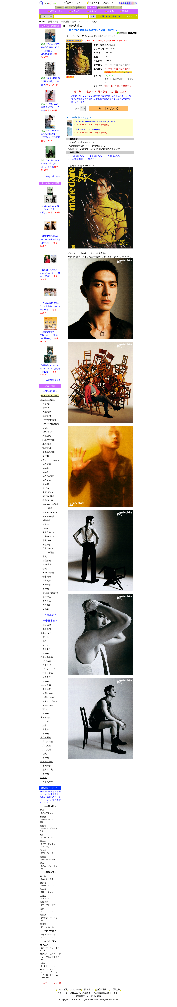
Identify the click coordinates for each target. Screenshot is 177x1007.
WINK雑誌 (47, 508)
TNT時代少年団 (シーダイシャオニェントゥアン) (50, 956)
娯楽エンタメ (56, 11)
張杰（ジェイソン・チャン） (49, 866)
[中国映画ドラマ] (81, 8)
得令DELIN (48, 500)
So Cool (46, 488)
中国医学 (47, 765)
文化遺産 (47, 745)
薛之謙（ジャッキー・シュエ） (49, 819)
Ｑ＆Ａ (79, 3)
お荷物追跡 (101, 989)
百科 (45, 709)
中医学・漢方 (46, 761)
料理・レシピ (49, 697)
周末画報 (47, 436)
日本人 (50, 395)
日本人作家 (48, 781)
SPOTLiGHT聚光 (50, 504)
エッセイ (47, 645)
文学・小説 (45, 633)
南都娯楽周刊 (49, 452)
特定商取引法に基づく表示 (88, 996)
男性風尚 (47, 601)
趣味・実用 (45, 685)
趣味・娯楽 (48, 705)
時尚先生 (47, 480)
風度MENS (48, 492)
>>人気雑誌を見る (52, 380)
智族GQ (46, 544)
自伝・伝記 (48, 741)
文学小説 (93, 11)
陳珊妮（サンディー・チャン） (49, 917)
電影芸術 (47, 416)
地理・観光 (48, 693)
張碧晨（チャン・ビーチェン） (49, 828)
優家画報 (47, 576)
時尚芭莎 (47, 464)
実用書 (125, 11)
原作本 (46, 637)
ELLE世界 (47, 564)
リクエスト (117, 16)
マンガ (46, 721)
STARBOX (47, 432)
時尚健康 (47, 580)
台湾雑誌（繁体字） (49, 593)
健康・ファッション (81, 21)
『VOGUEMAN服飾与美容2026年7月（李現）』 (95, 121)
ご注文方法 (62, 989)
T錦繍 (45, 528)
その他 (46, 456)
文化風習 (47, 749)
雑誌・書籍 (53, 21)
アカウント (108, 3)
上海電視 (47, 444)
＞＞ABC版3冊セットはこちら (82, 159)
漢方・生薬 (48, 769)
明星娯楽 (47, 625)
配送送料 (88, 989)
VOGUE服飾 (48, 572)
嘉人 (95, 21)
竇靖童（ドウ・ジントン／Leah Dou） (49, 844)
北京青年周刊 (49, 440)
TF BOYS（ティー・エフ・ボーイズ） (49, 947)
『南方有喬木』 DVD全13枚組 (87, 129)
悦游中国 (47, 448)
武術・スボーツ (50, 701)
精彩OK (46, 408)
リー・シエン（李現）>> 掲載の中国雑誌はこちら (91, 36)
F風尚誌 (46, 520)
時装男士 (47, 468)
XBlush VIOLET (50, 512)
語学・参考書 (46, 657)
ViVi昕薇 (47, 584)
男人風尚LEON (49, 532)
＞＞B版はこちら (94, 156)
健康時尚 (75, 11)
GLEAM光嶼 (48, 516)
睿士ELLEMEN (49, 548)
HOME (42, 21)
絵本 (45, 725)
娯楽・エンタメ (47, 400)
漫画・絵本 (45, 717)
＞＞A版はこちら (76, 156)
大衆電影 (47, 412)
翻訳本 (43, 777)
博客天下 (47, 404)
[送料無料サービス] (128, 4)
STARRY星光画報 (51, 424)
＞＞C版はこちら (112, 156)
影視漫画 (47, 629)
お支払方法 (76, 989)
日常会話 (47, 665)
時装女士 (47, 472)
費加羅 (46, 484)
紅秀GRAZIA (48, 536)
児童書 (46, 729)
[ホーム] (59, 8)
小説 (45, 641)
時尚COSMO (48, 476)
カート (70, 3)
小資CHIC (47, 540)
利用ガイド (94, 3)
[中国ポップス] (70, 8)
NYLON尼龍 (48, 552)
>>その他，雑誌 (53, 176)
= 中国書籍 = (50, 620)
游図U (45, 428)
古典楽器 (47, 689)
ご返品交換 (115, 989)
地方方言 (47, 677)
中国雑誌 (65, 21)
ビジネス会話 (49, 669)
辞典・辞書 (48, 673)
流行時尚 (47, 597)
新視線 (46, 524)
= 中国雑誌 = (50, 391)
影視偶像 (47, 605)
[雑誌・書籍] (92, 8)
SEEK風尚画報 (49, 420)
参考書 (110, 11)
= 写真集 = (50, 614)
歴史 (45, 753)
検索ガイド (105, 16)
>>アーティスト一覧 (52, 983)
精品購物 (47, 560)
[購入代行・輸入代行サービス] (109, 8)
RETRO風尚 (48, 496)
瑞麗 (45, 568)
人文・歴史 (45, 737)
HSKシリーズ (49, 661)
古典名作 (47, 649)
